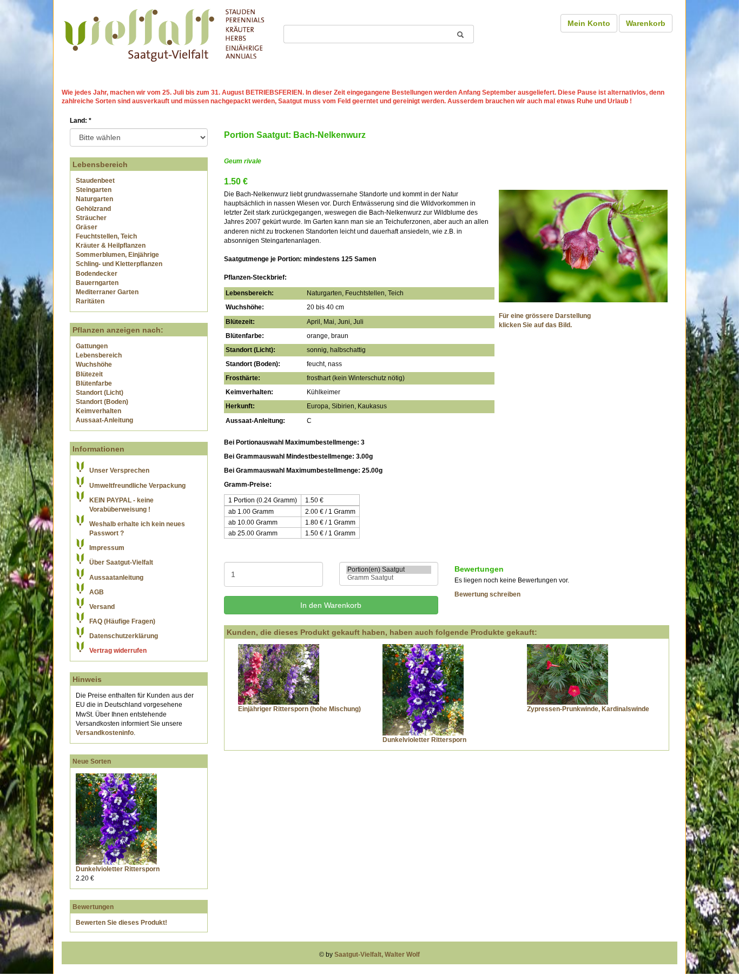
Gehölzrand (93, 209)
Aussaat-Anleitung (104, 420)
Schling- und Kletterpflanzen (119, 264)
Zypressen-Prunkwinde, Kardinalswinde (588, 709)
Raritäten (90, 301)
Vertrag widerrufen (118, 650)
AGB (96, 592)
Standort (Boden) (102, 402)
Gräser (86, 227)
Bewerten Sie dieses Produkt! (121, 922)
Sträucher (91, 218)
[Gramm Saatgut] (388, 578)
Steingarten (93, 190)
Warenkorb (645, 23)
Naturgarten (94, 199)
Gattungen (92, 346)
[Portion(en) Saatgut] (388, 570)
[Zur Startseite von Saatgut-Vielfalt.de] (164, 33)
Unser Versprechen (119, 470)
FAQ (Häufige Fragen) (122, 621)
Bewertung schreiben (487, 594)
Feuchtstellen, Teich (106, 236)
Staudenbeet (95, 180)
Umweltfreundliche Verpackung (137, 485)
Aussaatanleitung (116, 577)
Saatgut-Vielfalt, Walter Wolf (377, 954)
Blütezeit (89, 374)
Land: (80, 120)
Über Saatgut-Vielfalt (121, 562)
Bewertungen (93, 907)
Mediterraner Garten (107, 292)
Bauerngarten (97, 283)
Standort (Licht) (99, 392)
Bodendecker (96, 273)
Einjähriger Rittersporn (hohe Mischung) (299, 709)
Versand (102, 607)
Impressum (106, 548)
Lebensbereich (99, 355)
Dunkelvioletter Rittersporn (118, 869)
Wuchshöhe (94, 364)
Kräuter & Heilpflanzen (111, 245)
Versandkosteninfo (105, 733)
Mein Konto (589, 23)
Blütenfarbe (94, 383)
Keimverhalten (98, 411)
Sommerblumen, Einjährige (117, 255)
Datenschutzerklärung (123, 636)
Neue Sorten (91, 761)
